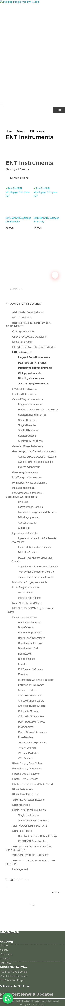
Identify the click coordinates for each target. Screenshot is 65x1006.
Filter (32, 905)
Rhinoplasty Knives (22, 789)
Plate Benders (25, 737)
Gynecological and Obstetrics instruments (34, 451)
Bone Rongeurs (26, 658)
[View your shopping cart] (1, 120)
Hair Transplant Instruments (26, 477)
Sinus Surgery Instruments (33, 383)
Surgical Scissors (27, 435)
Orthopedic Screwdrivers (31, 716)
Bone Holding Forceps (30, 643)
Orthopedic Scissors (28, 711)
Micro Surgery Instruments (26, 587)
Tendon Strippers (27, 747)
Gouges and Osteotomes (31, 685)
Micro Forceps (25, 592)
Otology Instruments (29, 373)
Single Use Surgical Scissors (33, 820)
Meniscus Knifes (26, 690)
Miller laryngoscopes (29, 517)
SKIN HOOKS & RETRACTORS (29, 825)
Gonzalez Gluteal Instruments (27, 446)
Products (21, 131)
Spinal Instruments (22, 831)
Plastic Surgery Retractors (26, 773)
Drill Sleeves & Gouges (30, 669)
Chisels (22, 664)
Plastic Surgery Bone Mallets (27, 763)
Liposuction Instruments (24, 533)
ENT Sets (23, 501)
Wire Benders (25, 758)
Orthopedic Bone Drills (30, 695)
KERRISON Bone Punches (32, 841)
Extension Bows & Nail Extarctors (35, 680)
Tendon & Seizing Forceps (32, 742)
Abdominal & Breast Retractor (28, 312)
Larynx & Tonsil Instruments (34, 357)
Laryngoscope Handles (30, 507)
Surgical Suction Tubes (30, 441)
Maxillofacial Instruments (32, 362)
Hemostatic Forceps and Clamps (29, 482)
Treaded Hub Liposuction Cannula (36, 577)
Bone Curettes (25, 627)
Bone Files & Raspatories (31, 638)
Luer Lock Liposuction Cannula (34, 547)
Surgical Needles (27, 425)
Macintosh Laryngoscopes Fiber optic (37, 512)
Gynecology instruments (25, 472)
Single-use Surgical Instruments (29, 810)
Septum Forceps (21, 805)
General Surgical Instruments (27, 399)
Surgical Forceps (27, 420)
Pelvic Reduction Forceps (31, 721)
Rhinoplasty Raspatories (25, 794)
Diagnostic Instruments (30, 404)
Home (9, 131)
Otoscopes (24, 528)
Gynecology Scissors (29, 467)
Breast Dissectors (21, 317)
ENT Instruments (21, 352)
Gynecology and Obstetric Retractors (37, 456)
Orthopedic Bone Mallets (31, 700)
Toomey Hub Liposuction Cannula (36, 571)
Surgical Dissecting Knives (32, 414)
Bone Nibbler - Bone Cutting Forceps (37, 836)
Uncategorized (20, 869)
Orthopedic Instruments (24, 617)
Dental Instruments (22, 342)
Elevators (23, 674)
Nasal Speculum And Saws (26, 603)
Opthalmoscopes (27, 522)
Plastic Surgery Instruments (26, 768)
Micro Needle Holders (29, 597)
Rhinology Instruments (31, 378)
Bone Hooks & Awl (28, 648)
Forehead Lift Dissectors (25, 394)
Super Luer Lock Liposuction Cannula (38, 566)
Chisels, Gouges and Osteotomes (30, 336)
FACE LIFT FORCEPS (24, 389)
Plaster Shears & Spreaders (32, 732)
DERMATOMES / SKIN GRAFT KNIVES (34, 347)
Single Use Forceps (28, 815)
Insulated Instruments (23, 488)
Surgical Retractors (28, 430)
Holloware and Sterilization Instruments (38, 409)
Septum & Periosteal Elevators (28, 799)
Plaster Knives (25, 727)
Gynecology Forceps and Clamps (35, 461)
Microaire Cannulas (28, 552)
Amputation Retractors (29, 622)
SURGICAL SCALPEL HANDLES (30, 855)
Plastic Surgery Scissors (25, 779)
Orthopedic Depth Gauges (32, 706)
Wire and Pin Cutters (29, 753)
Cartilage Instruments (23, 331)
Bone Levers (25, 653)
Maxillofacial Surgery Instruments (29, 582)
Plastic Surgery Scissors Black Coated (32, 784)
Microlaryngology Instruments (35, 368)
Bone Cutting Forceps (29, 632)
